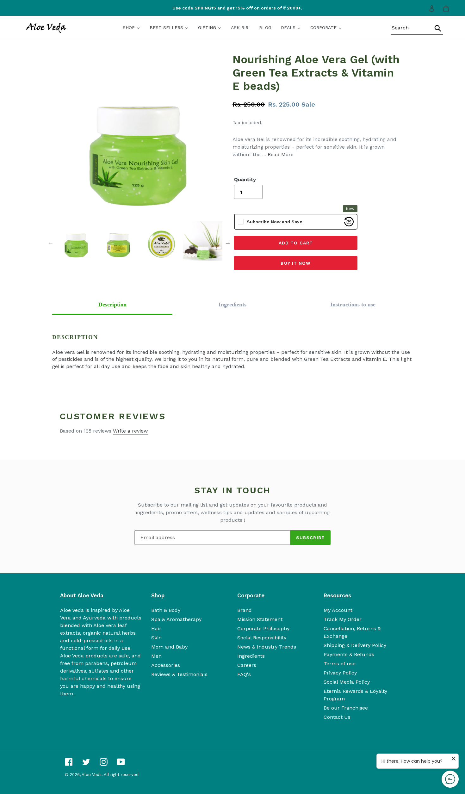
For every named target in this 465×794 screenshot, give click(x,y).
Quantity (245, 179)
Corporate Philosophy (263, 628)
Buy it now (296, 263)
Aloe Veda (92, 774)
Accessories (165, 665)
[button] (112, 304)
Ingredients (251, 656)
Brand (244, 610)
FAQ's (244, 674)
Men (156, 656)
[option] (233, 8)
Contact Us (337, 717)
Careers (246, 665)
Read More (281, 154)
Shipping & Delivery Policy (355, 645)
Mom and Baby (169, 647)
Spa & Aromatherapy (176, 619)
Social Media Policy (347, 682)
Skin (156, 638)
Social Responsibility (261, 638)
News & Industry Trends (266, 647)
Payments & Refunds (349, 654)
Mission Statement (259, 619)
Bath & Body (165, 610)
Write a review (130, 431)
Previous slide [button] (50, 242)
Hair (156, 628)
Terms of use (340, 664)
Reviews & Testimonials (179, 674)
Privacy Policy (340, 673)
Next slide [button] (228, 242)
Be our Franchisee (346, 708)
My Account (338, 610)
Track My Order (343, 619)
